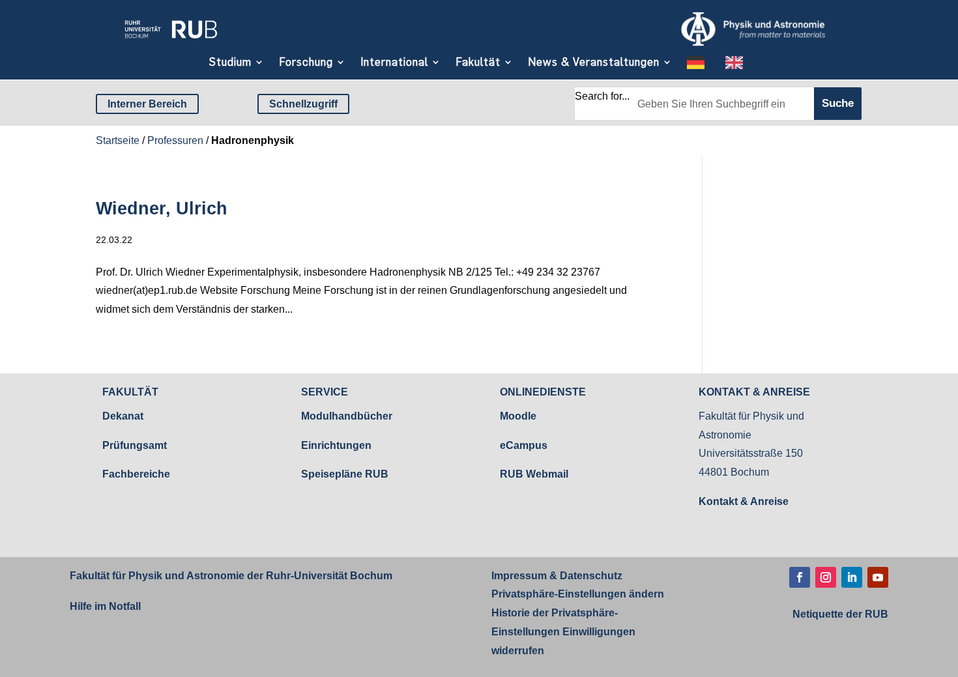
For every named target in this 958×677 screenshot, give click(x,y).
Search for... (602, 96)
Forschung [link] (306, 61)
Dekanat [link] (122, 416)
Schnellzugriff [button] (303, 103)
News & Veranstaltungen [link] (594, 61)
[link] (171, 42)
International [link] (394, 61)
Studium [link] (230, 61)
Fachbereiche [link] (136, 474)
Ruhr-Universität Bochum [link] (329, 575)
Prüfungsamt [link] (134, 445)
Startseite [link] (117, 140)
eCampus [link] (523, 445)
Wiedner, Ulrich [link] (161, 208)
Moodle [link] (518, 416)
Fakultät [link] (478, 61)
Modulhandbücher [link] (346, 416)
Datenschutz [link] (589, 575)
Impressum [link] (519, 575)
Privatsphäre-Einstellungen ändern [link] (577, 593)
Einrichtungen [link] (336, 445)
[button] (799, 577)
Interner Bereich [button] (147, 103)
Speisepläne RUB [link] (344, 474)
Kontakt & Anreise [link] (744, 501)
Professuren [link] (175, 140)
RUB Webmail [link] (534, 474)
